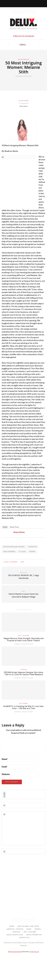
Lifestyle (16, 932)
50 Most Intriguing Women (13, 547)
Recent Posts (14, 527)
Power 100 (32, 547)
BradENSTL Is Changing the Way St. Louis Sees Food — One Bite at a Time (23, 707)
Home (11, 926)
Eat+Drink (23, 703)
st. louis (22, 551)
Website (6, 774)
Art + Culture (23, 635)
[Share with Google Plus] (25, 81)
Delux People (23, 59)
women (32, 551)
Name (5, 759)
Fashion (23, 669)
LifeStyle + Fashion (14, 929)
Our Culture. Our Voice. (28, 926)
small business (9, 551)
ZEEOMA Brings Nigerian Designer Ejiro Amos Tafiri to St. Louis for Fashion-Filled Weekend (23, 673)
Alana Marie (23, 100)
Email (4, 766)
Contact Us (24, 937)
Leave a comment (10, 562)
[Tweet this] (22, 81)
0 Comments (23, 103)
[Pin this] (27, 81)
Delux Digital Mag (15, 934)
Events (38, 929)
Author (5, 527)
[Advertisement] (21, 829)
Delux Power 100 (34, 934)
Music (28, 929)
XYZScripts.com (34, 951)
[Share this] (19, 81)
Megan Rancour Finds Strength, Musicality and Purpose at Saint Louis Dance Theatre (23, 639)
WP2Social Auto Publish (15, 951)
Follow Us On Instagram (23, 36)
